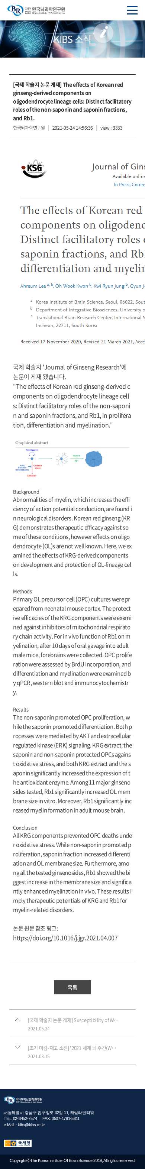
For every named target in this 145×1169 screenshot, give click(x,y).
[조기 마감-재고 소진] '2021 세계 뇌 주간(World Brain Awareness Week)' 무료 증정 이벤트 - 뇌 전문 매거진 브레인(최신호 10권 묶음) (73, 1048)
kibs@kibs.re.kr (31, 1125)
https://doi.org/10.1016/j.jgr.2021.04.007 (65, 937)
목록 (72, 987)
